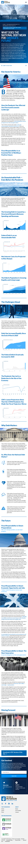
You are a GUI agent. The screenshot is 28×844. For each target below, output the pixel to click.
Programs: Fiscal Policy (9, 25)
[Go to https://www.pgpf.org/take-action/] (7, 785)
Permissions (7, 841)
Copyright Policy (9, 840)
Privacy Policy (17, 840)
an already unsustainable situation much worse (11, 125)
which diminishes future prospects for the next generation (13, 122)
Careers (17, 812)
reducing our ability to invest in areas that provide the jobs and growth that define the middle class (13, 618)
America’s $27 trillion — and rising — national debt (13, 684)
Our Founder (18, 810)
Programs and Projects (13, 24)
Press (2, 812)
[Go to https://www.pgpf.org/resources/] (20, 786)
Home (4, 24)
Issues (2, 810)
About (16, 808)
